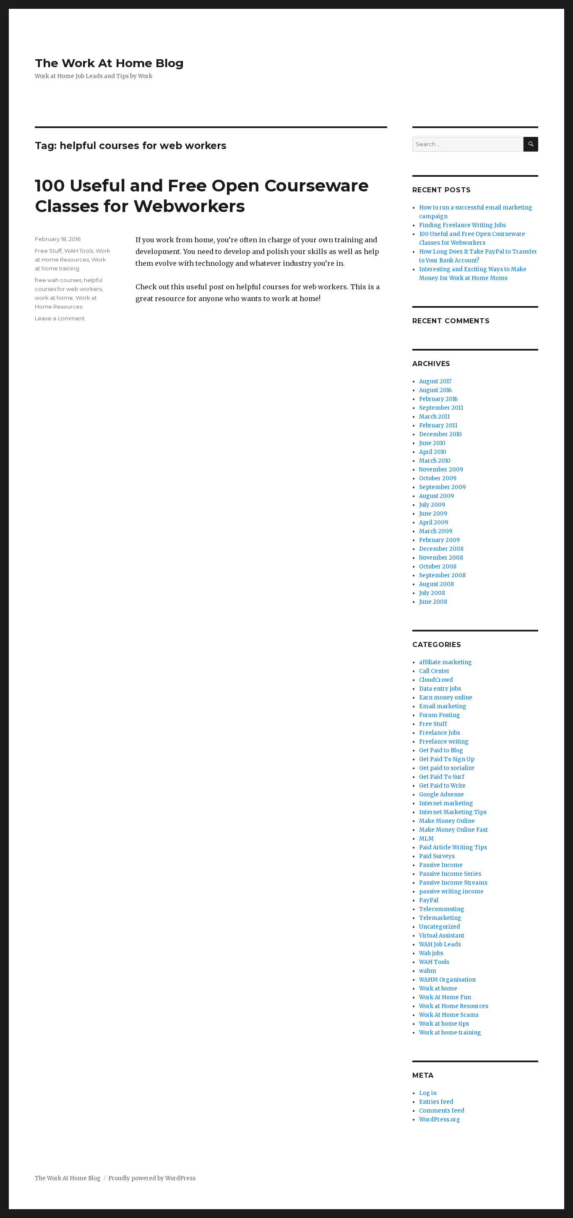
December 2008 (441, 549)
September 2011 (441, 407)
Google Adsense (441, 794)
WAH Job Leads (440, 944)
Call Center (434, 671)
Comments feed (441, 1110)
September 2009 (442, 487)
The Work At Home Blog (109, 63)
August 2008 (436, 584)
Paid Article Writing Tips (453, 847)
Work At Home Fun (445, 997)
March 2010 (435, 460)
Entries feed (436, 1101)
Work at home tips (444, 1023)
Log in (428, 1093)
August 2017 (435, 381)
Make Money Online (447, 821)
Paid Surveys (437, 856)
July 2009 (432, 504)
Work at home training (450, 1032)
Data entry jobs (440, 688)
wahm (427, 970)
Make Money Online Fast (453, 829)
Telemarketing (440, 918)
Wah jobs (431, 953)
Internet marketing (446, 803)
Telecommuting (441, 909)
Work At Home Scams (449, 1015)
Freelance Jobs (439, 732)
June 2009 (433, 513)
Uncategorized (439, 926)
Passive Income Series (450, 873)
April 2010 (432, 452)
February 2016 (438, 399)
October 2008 (437, 566)
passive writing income (451, 891)
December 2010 (440, 434)
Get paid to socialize (446, 768)
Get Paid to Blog (441, 750)
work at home (54, 297)
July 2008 (432, 593)
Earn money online (445, 697)
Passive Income (441, 865)
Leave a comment (60, 318)
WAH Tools (78, 250)
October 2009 (437, 478)
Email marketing (442, 706)
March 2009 (435, 531)
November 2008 (441, 557)
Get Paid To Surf (441, 777)
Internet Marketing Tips (453, 812)
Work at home (438, 988)
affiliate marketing (445, 662)
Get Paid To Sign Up (446, 759)
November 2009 (441, 469)
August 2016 (435, 390)
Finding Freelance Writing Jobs (462, 225)
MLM (426, 838)
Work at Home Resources (453, 1006)
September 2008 (442, 575)
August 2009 (436, 496)
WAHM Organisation (447, 979)
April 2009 (433, 522)
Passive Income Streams (453, 882)
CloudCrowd (436, 680)
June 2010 (432, 443)
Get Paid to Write (442, 785)
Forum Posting (439, 715)
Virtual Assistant (441, 935)
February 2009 (439, 540)
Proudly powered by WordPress (151, 1178)
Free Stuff (48, 250)
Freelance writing (444, 741)
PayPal (428, 900)
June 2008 (433, 601)
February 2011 (438, 425)
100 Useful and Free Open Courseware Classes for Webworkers (202, 195)
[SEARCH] (531, 144)
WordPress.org (439, 1119)
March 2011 (434, 416)
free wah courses (58, 280)
